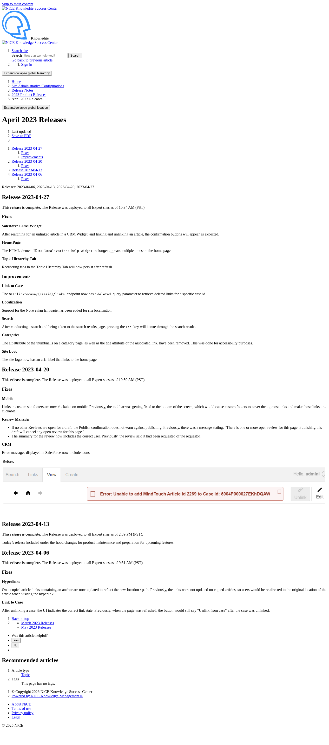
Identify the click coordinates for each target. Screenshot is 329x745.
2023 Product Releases (29, 95)
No (15, 645)
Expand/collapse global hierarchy (27, 73)
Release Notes (22, 90)
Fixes (25, 153)
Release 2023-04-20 (27, 161)
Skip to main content (17, 4)
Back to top (20, 619)
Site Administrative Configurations (38, 86)
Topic (25, 675)
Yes (16, 640)
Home (16, 82)
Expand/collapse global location (26, 107)
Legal (16, 717)
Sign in (26, 64)
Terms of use (21, 708)
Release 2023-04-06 (27, 174)
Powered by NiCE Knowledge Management (47, 696)
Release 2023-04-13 (27, 170)
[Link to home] (30, 42)
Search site (20, 51)
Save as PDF (21, 136)
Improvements (32, 157)
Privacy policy (22, 713)
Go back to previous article (32, 60)
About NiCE (21, 704)
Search (17, 55)
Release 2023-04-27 (27, 148)
